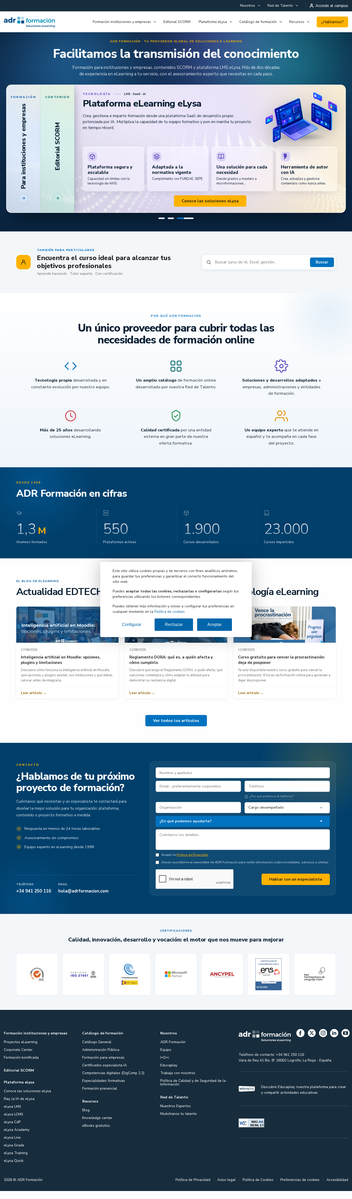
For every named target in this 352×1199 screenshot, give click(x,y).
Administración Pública (100, 1058)
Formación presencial (99, 1097)
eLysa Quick (13, 1169)
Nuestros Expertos (175, 1114)
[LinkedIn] (334, 1042)
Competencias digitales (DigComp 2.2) (113, 1081)
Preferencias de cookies (300, 1188)
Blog (86, 1118)
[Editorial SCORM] (171, 227)
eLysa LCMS (13, 1122)
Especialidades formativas (103, 1089)
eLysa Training (16, 1161)
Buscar (322, 270)
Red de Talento (280, 5)
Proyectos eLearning (20, 1050)
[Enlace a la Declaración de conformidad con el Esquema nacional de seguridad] (268, 983)
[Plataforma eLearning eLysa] (185, 227)
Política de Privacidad (192, 863)
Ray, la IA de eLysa (19, 1107)
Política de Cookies (257, 1188)
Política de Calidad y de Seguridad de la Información (193, 1091)
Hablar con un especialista (295, 888)
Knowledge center (97, 1126)
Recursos (296, 21)
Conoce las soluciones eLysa (27, 1099)
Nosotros (247, 5)
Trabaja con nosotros (177, 1081)
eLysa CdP (12, 1130)
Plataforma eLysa (213, 21)
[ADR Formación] (29, 21)
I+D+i (164, 1066)
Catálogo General (96, 1050)
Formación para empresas (103, 1066)
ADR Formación (173, 1050)
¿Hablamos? (332, 22)
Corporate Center (18, 1058)
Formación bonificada (21, 1066)
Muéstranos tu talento (178, 1122)
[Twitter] (312, 1042)
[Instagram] (323, 1042)
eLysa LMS (12, 1115)
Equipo (165, 1058)
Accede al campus (331, 6)
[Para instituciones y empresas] (161, 227)
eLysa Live (12, 1146)
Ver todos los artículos (176, 729)
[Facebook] (300, 1042)
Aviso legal (226, 1188)
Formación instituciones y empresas (122, 21)
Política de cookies (169, 611)
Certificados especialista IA (104, 1073)
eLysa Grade (14, 1153)
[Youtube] (345, 1042)
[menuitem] (249, 5)
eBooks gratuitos (96, 1134)
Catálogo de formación (258, 21)
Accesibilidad (337, 1188)
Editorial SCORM (176, 21)
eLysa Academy (16, 1138)
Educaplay (168, 1073)
